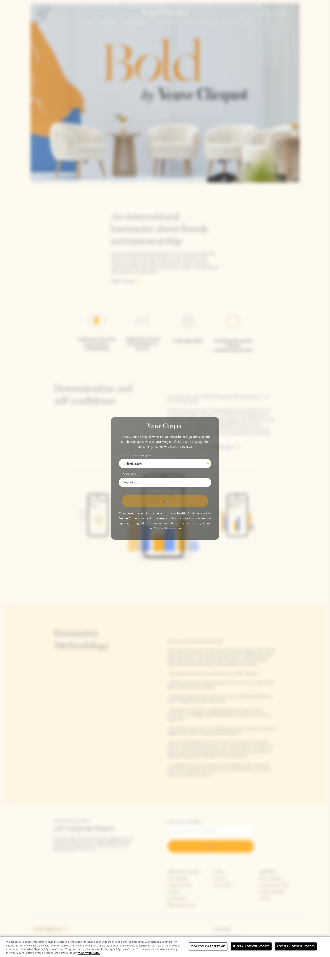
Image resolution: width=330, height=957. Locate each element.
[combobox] (165, 463)
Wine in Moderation (167, 528)
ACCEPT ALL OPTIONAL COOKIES (296, 946)
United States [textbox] (132, 464)
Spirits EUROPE (190, 523)
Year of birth (129, 474)
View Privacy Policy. (89, 953)
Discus (206, 523)
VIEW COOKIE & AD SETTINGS (208, 946)
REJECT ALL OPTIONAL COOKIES (251, 946)
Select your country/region (137, 455)
